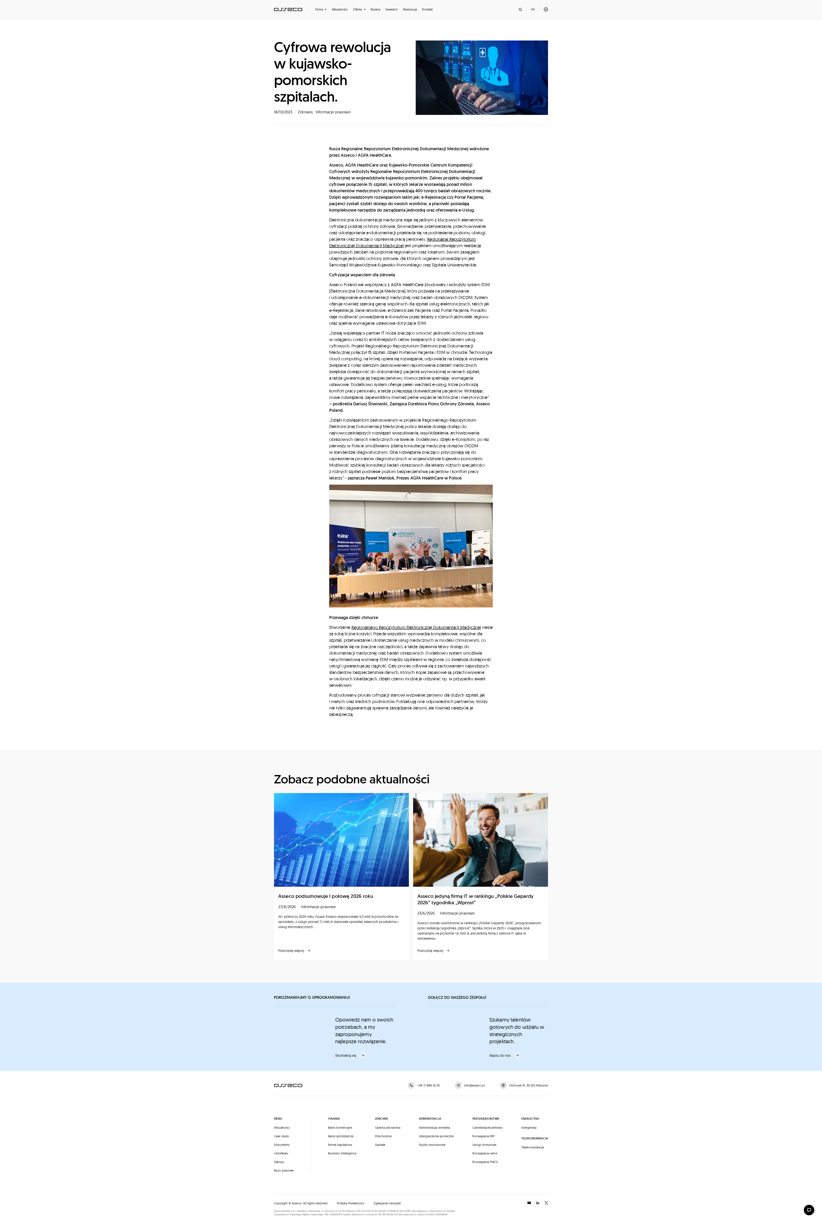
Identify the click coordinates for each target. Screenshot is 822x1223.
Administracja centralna (434, 1128)
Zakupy (279, 1162)
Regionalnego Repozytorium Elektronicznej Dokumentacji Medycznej (416, 627)
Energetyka (529, 1128)
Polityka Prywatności (350, 1203)
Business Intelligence (342, 1153)
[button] (321, 9)
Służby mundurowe (432, 1145)
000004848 (441, 1214)
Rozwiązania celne (484, 1153)
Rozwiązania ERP (483, 1136)
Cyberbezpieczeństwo (487, 1128)
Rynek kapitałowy (340, 1145)
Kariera (375, 9)
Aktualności (340, 9)
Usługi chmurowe (484, 1145)
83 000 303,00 (385, 1214)
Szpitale (380, 1145)
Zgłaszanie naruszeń (387, 1203)
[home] (288, 9)
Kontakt (427, 9)
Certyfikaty (281, 1153)
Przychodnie (383, 1136)
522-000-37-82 (369, 1210)
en (533, 9)
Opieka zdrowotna (388, 1128)
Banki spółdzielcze (340, 1136)
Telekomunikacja (532, 1147)
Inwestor (392, 9)
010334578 (392, 1210)
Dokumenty (282, 1145)
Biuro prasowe (284, 1170)
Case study (281, 1136)
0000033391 (335, 1214)
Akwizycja (410, 9)
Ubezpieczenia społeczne (436, 1136)
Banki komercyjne (340, 1128)
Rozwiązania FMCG (485, 1162)
